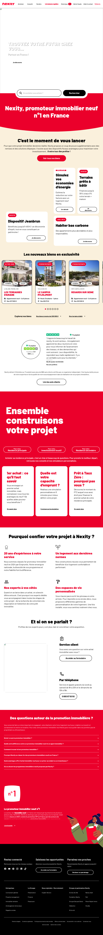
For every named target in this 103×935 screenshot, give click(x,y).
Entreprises (10, 888)
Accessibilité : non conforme (74, 921)
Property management (12, 897)
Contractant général (12, 892)
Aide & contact (88, 4)
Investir (30, 4)
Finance (30, 897)
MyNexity (97, 4)
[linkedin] (21, 869)
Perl (86, 897)
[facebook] (5, 869)
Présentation (32, 892)
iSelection (72, 906)
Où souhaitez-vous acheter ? (33, 93)
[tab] (45, 309)
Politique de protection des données (44, 921)
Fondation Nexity (74, 897)
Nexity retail (89, 892)
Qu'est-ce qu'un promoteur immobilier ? (18, 738)
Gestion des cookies (56, 924)
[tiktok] (25, 869)
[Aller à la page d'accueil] (8, 4)
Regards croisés (11, 910)
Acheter (21, 4)
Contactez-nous (87, 921)
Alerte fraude (77, 4)
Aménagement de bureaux (14, 906)
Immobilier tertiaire (12, 901)
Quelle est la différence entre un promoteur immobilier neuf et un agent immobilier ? (34, 744)
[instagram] (17, 869)
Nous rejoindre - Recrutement (52, 888)
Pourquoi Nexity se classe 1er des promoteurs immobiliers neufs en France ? (31, 755)
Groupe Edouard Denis (76, 901)
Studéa (87, 906)
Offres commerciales (60, 921)
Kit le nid (72, 910)
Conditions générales (27, 921)
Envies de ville (73, 892)
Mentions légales (16, 921)
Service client (45, 924)
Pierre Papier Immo (91, 901)
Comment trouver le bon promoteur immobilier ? (21, 749)
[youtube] (9, 869)
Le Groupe (31, 888)
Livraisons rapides (51, 4)
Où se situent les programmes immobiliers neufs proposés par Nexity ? (29, 766)
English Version (46, 892)
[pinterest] (13, 869)
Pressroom (31, 901)
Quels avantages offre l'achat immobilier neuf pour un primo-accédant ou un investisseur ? (36, 761)
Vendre (38, 4)
